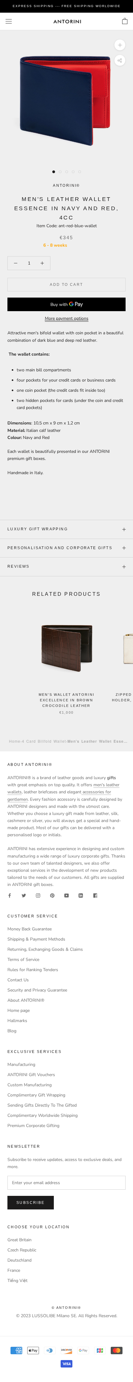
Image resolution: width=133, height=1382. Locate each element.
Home (14, 741)
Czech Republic (21, 1250)
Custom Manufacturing (29, 1085)
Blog (11, 1031)
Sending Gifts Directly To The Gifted (42, 1105)
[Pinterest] (52, 895)
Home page (18, 1010)
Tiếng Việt (17, 1281)
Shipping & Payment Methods (36, 939)
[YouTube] (66, 895)
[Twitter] (24, 895)
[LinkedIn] (81, 895)
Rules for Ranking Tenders (32, 970)
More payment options (66, 318)
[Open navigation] (9, 21)
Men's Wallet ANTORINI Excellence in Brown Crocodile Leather (66, 700)
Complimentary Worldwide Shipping (42, 1115)
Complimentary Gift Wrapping (36, 1095)
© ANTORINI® (66, 1307)
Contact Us (18, 980)
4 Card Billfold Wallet (44, 741)
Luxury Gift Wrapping (37, 529)
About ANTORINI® (25, 1000)
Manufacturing (21, 1064)
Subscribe (30, 1202)
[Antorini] (67, 21)
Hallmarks (17, 1021)
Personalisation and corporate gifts (59, 548)
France (13, 1270)
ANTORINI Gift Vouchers (31, 1075)
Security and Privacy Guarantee (37, 990)
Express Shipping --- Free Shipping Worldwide (67, 6)
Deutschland (19, 1260)
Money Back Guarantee (29, 929)
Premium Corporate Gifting (33, 1126)
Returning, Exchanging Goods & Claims (45, 949)
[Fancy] (95, 895)
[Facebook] (9, 895)
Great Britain (19, 1240)
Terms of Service (23, 959)
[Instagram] (38, 895)
